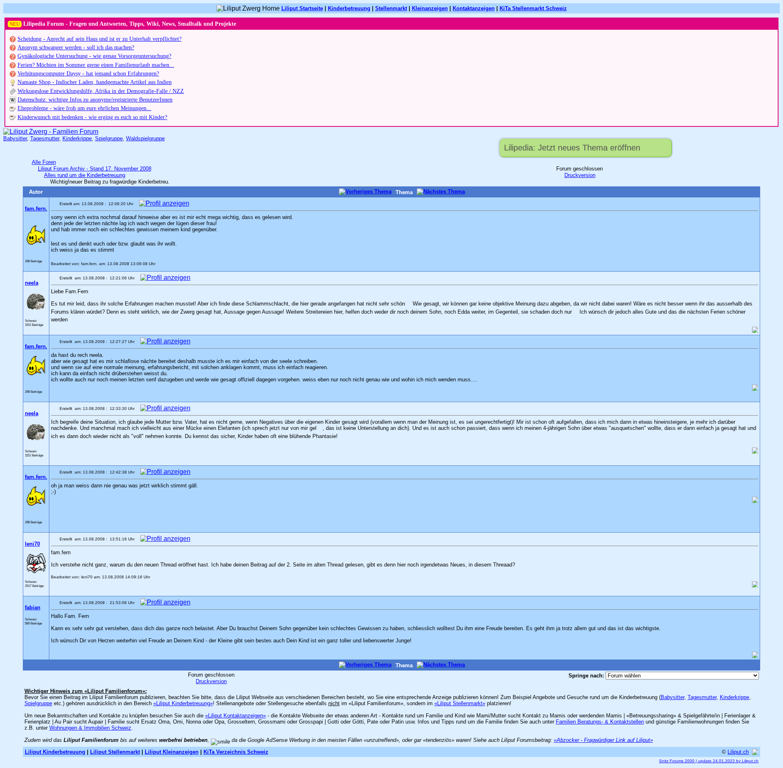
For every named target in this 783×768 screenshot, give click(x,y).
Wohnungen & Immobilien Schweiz (90, 728)
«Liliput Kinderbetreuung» (183, 703)
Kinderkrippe (77, 138)
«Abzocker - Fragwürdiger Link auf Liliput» (603, 740)
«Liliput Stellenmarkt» (459, 703)
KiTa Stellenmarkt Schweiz (533, 8)
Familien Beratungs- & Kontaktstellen (600, 722)
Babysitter (15, 138)
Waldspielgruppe (145, 138)
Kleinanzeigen (430, 8)
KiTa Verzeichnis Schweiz (235, 752)
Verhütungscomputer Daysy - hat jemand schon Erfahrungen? (88, 74)
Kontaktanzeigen (474, 8)
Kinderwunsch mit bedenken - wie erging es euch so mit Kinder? (92, 117)
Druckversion (579, 175)
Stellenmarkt (391, 8)
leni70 (32, 544)
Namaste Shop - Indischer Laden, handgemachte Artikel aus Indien (95, 82)
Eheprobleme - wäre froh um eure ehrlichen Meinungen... (84, 108)
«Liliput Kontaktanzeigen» (235, 716)
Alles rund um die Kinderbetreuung (84, 175)
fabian (32, 607)
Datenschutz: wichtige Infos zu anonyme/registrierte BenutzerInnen (95, 100)
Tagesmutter (44, 138)
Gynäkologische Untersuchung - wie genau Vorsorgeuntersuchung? (94, 56)
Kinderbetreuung (349, 8)
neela (31, 283)
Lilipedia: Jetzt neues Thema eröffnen (572, 147)
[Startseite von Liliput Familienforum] (50, 131)
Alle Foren (44, 162)
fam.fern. (36, 209)
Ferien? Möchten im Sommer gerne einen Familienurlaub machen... (96, 65)
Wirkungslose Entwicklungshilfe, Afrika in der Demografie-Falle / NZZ (101, 91)
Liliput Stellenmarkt (115, 752)
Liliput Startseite (302, 8)
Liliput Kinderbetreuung (55, 752)
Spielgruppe (109, 138)
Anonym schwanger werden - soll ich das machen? (76, 47)
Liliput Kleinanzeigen (172, 752)
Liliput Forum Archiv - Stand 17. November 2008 (94, 169)
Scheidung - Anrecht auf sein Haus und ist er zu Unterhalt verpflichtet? (99, 39)
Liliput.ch (738, 752)
